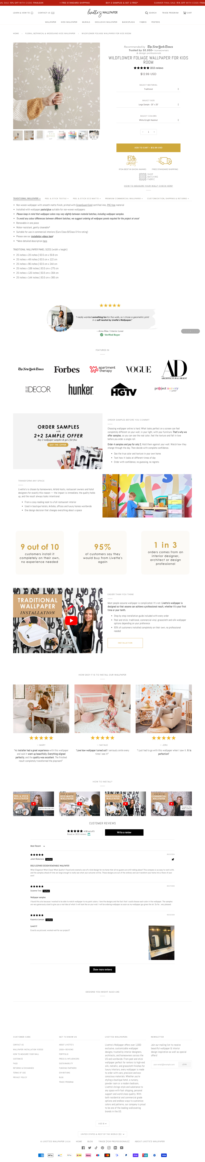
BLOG (90, 1141)
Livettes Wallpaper (54, 1141)
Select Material (148, 85)
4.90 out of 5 (89, 831)
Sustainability (66, 1063)
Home (16, 33)
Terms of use (19, 1072)
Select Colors (148, 116)
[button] (142, 68)
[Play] (57, 97)
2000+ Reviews (66, 1049)
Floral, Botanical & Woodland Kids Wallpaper (50, 33)
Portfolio (63, 1054)
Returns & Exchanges (23, 1068)
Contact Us (18, 1044)
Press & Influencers (69, 1059)
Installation (125, 643)
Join (184, 1064)
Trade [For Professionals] (113, 1141)
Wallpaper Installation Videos (28, 1049)
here (45, 241)
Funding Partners (68, 1068)
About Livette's (66, 1044)
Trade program (66, 1082)
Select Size (148, 100)
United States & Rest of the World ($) (101, 1134)
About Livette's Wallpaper (150, 1141)
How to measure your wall (26, 1054)
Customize (18, 1059)
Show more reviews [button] (102, 969)
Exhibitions (64, 1072)
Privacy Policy (20, 1077)
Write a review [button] (124, 832)
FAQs (15, 1063)
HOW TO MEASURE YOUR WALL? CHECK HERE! (148, 186)
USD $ (101, 1123)
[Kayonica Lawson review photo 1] (161, 942)
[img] (36, 854)
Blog (61, 1077)
